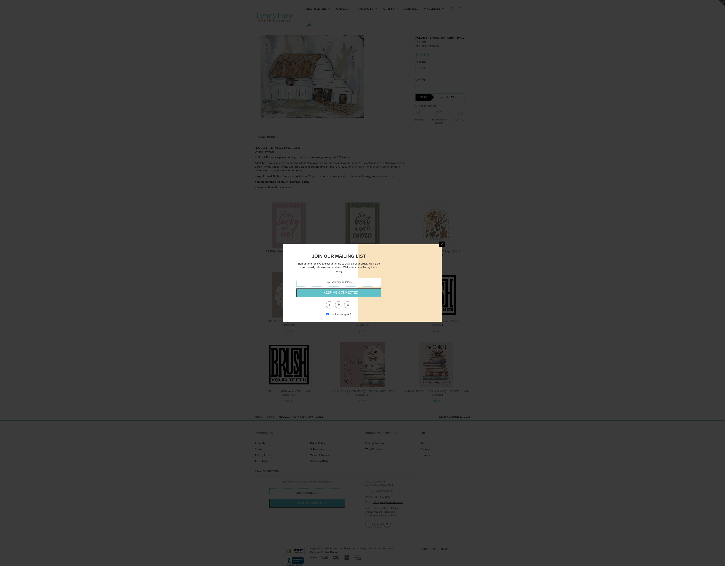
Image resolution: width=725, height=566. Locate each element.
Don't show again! (340, 314)
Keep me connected (340, 292)
